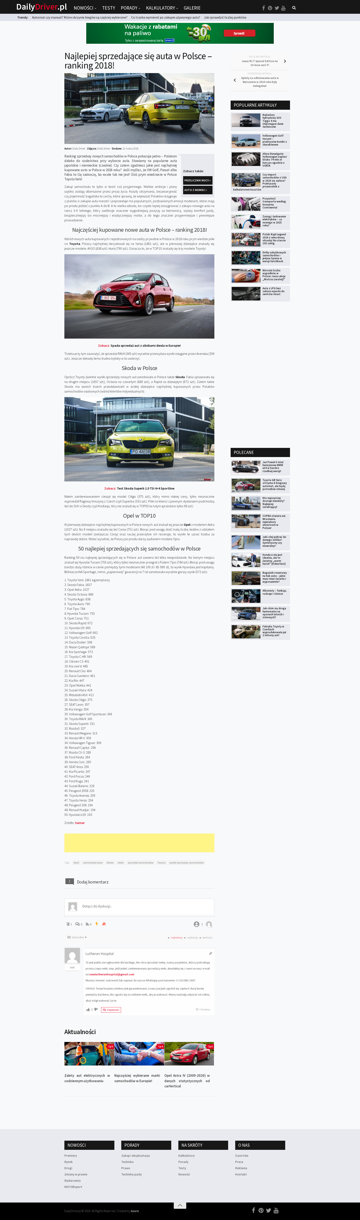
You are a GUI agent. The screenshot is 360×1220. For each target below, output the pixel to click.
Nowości (83, 8)
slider (121, 862)
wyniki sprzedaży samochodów (186, 862)
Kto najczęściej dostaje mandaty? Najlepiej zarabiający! (273, 502)
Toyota (161, 862)
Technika (127, 1162)
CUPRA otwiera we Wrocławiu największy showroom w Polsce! (273, 522)
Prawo (125, 1168)
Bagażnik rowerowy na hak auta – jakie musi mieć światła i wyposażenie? (274, 577)
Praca (239, 1162)
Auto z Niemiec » (195, 190)
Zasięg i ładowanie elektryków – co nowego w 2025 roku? (274, 221)
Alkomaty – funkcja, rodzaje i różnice (274, 592)
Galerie (192, 8)
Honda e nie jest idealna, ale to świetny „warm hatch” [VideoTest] (274, 559)
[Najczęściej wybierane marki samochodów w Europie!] (139, 1053)
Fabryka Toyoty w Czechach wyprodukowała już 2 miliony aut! (274, 631)
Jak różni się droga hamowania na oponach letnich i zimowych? (274, 613)
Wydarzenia (72, 1181)
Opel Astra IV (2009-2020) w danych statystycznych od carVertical (187, 1080)
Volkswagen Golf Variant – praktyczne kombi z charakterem (274, 140)
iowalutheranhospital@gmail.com (111, 974)
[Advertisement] (140, 843)
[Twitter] (276, 8)
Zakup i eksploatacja (135, 1156)
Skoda (110, 862)
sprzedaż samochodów (140, 862)
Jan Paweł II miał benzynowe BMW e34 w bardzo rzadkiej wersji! (272, 466)
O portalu (241, 1156)
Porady (129, 8)
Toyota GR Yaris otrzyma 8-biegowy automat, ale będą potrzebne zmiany (274, 484)
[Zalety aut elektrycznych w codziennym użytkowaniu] (89, 1053)
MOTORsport (73, 1187)
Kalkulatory (160, 8)
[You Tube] (283, 8)
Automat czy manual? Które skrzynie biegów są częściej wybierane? (80, 17)
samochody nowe (93, 862)
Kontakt (241, 1174)
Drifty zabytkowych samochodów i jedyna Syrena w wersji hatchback (274, 257)
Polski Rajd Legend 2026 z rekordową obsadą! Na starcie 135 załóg (274, 239)
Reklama (241, 1168)
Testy (108, 8)
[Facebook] (263, 8)
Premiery (70, 1156)
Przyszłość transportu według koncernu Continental (274, 203)
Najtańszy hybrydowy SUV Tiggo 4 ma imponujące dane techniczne (272, 120)
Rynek (68, 1162)
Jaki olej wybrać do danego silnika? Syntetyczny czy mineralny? (274, 541)
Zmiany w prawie (75, 1174)
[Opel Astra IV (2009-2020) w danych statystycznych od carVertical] (189, 1053)
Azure (135, 1211)
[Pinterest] (270, 8)
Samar (80, 823)
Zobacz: (139, 345)
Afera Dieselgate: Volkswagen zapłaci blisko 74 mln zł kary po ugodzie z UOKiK (274, 159)
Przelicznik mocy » (197, 180)
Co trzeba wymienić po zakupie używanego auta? (165, 17)
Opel (76, 862)
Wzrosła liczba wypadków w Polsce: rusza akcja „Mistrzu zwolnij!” (273, 275)
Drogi (68, 1168)
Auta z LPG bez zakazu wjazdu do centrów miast (273, 291)
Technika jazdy (131, 1174)
